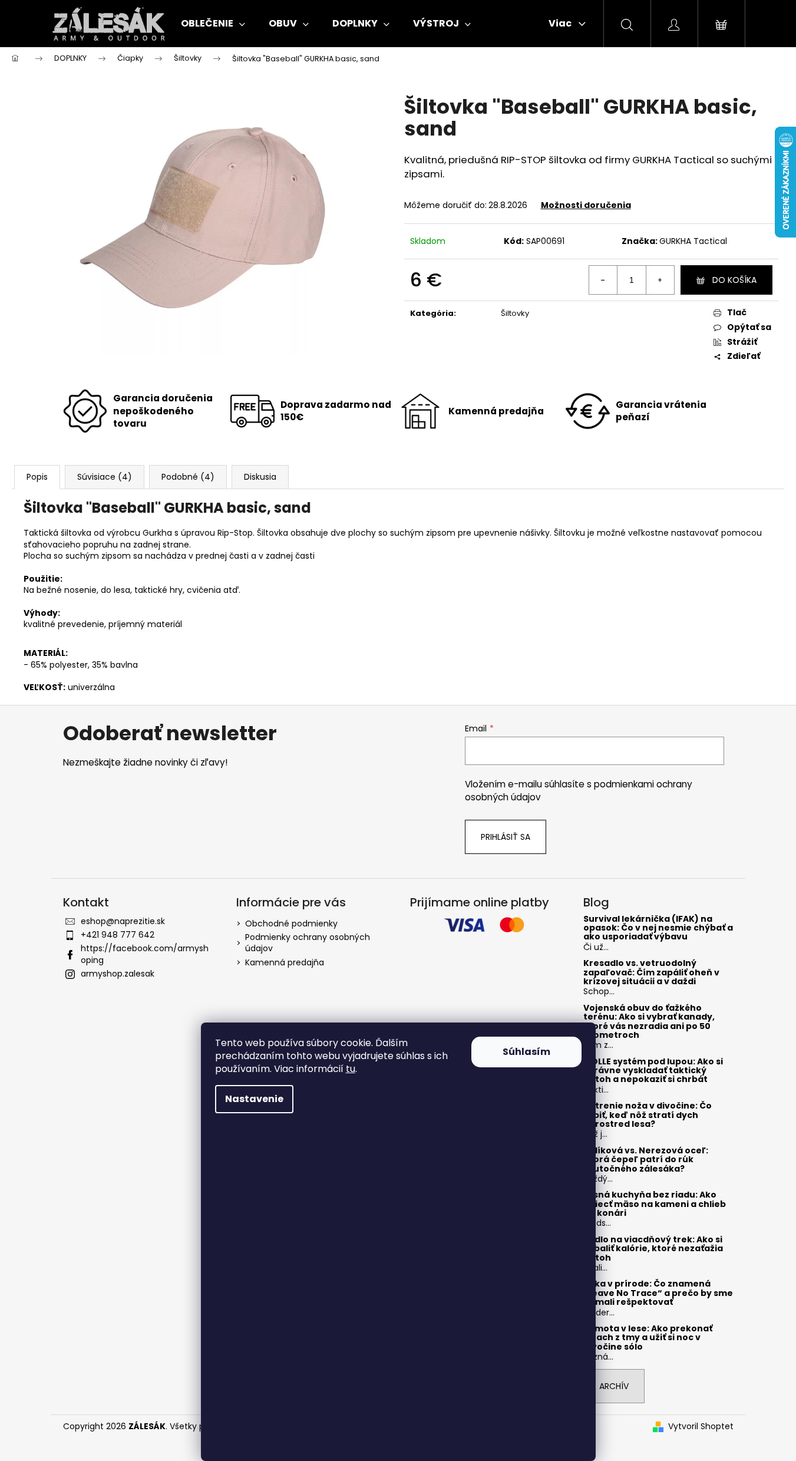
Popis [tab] (37, 477)
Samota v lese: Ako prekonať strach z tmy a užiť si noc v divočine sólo (647, 1337)
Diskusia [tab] (260, 477)
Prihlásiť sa (505, 837)
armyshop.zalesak (117, 974)
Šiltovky (515, 313)
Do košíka (734, 280)
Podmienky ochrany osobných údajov (307, 942)
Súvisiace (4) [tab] (104, 477)
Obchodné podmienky (291, 923)
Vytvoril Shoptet (701, 1426)
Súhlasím (526, 1051)
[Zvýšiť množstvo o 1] (660, 280)
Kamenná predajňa (284, 962)
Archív (614, 1386)
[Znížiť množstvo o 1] (603, 280)
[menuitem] (213, 23)
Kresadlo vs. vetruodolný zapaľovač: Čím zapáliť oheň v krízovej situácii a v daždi (651, 972)
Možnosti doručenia (586, 205)
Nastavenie (254, 1099)
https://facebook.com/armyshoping (145, 953)
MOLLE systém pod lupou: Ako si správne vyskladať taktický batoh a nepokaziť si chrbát (653, 1070)
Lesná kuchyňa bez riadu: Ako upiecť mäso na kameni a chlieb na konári (654, 1204)
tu (350, 1069)
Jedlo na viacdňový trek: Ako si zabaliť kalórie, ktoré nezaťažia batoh (653, 1248)
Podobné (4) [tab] (187, 477)
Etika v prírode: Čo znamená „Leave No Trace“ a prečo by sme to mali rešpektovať (658, 1293)
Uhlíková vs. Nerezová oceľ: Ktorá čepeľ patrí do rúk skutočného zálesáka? (645, 1159)
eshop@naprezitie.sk (123, 921)
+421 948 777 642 (117, 935)
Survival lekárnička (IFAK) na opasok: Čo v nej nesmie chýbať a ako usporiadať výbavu (658, 928)
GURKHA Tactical (693, 241)
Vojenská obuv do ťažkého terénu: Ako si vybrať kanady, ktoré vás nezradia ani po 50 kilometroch (649, 1022)
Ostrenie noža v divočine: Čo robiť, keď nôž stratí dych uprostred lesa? (647, 1115)
